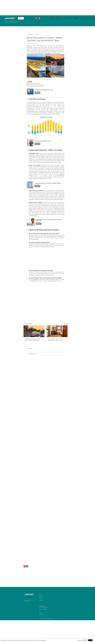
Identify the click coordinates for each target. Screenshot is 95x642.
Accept (90, 640)
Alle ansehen (65, 323)
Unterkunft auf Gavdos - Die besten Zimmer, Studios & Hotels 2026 (56, 339)
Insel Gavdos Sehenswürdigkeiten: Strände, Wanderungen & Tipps (33, 339)
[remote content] (45, 259)
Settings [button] (79, 640)
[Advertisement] (33, 7)
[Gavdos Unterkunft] (57, 331)
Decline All (85, 640)
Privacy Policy (43, 640)
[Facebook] (39, 18)
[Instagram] (36, 18)
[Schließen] (93, 640)
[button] (51, 18)
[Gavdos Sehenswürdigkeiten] (34, 331)
